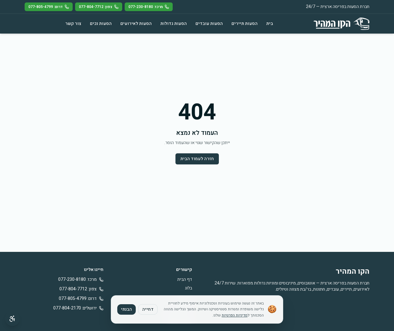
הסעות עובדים (209, 23)
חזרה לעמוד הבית (197, 158)
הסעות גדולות (173, 23)
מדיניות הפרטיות (234, 315)
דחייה (148, 309)
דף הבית (184, 279)
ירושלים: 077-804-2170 (75, 308)
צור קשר (73, 23)
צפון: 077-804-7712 (95, 7)
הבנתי (126, 309)
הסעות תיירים (244, 23)
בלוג (188, 288)
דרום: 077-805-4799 (45, 7)
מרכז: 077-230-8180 (145, 7)
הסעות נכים (101, 23)
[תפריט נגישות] (12, 318)
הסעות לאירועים (136, 23)
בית (269, 23)
